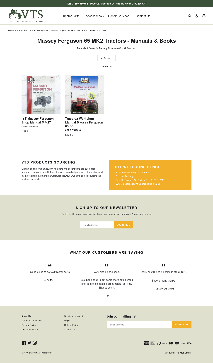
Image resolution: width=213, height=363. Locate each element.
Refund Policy (71, 325)
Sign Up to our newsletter (106, 208)
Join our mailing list (121, 316)
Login (67, 320)
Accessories (96, 15)
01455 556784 (80, 3)
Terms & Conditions (32, 320)
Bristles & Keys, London (181, 352)
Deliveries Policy (30, 329)
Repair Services (120, 15)
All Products (106, 58)
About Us (26, 316)
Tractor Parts (73, 15)
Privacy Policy (29, 325)
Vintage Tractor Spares (43, 352)
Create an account (73, 316)
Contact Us (143, 16)
